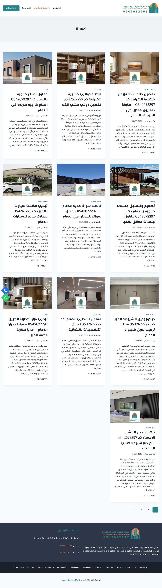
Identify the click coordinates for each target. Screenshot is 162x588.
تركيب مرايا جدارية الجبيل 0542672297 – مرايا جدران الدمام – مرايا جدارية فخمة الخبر (27, 327)
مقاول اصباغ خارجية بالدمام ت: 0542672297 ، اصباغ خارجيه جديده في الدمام (28, 102)
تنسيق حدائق (37, 567)
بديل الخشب (97, 89)
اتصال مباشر (11, 8)
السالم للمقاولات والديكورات (73, 580)
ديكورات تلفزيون (149, 89)
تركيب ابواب (143, 567)
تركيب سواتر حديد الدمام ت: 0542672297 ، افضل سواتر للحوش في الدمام (81, 211)
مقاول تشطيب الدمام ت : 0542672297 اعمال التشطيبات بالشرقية (81, 324)
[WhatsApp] (5, 297)
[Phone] (5, 290)
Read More (148, 152)
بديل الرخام (109, 567)
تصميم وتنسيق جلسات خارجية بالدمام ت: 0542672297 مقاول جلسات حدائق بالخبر (136, 214)
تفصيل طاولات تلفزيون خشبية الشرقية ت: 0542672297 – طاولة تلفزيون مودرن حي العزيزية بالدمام (136, 104)
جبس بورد (99, 567)
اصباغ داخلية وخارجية (22, 567)
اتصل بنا (26, 8)
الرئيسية (57, 8)
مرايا (46, 314)
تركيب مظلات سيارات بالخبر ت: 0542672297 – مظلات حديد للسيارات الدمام (29, 214)
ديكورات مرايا (75, 567)
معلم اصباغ (148, 121)
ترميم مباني (97, 314)
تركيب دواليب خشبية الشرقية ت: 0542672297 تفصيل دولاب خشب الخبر (81, 99)
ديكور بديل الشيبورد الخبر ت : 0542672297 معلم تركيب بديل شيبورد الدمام (135, 327)
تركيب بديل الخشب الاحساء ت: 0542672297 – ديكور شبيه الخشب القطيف (136, 440)
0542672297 (66, 545)
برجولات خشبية (62, 567)
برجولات (152, 201)
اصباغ (46, 89)
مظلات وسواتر (96, 201)
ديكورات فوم (87, 567)
